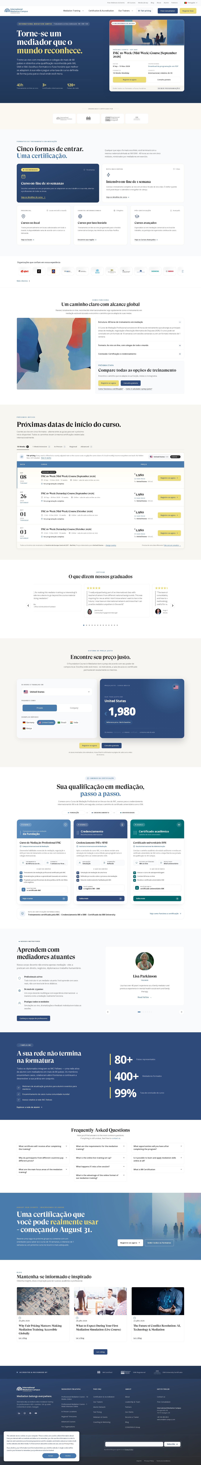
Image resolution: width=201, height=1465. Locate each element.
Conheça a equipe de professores (33, 1018)
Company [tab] (74, 708)
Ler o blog (23, 1338)
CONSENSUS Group (132, 1427)
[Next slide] (172, 605)
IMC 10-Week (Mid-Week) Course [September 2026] (68, 476)
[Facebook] (30, 1413)
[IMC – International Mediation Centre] (64, 118)
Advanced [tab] (86, 446)
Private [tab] (40, 708)
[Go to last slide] (28, 605)
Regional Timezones (69, 1416)
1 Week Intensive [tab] (41, 446)
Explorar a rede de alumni (28, 1107)
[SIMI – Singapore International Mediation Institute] (112, 118)
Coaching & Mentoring (101, 1422)
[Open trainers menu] (132, 11)
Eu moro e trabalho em (32, 685)
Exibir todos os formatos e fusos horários (129, 88)
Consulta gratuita (164, 80)
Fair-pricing (146, 10)
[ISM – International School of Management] (136, 118)
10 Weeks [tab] (22, 446)
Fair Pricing (97, 1412)
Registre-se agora (129, 80)
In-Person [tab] (59, 446)
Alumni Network (99, 1407)
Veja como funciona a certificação (164, 914)
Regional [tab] (73, 446)
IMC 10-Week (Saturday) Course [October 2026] (66, 529)
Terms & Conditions (163, 1461)
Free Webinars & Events (116, 3)
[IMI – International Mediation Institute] (88, 118)
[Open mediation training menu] (83, 11)
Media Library (143, 3)
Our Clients (129, 1412)
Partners (174, 3)
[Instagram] (24, 1413)
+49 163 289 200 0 (163, 1417)
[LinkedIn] (19, 1413)
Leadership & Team (132, 1402)
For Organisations (68, 1427)
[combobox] (58, 692)
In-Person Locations (69, 1411)
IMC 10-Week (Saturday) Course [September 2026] (67, 493)
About (159, 3)
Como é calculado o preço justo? (139, 389)
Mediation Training (71, 10)
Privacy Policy (68, 1444)
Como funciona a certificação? (110, 389)
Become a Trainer (132, 1417)
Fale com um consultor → (172, 545)
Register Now (188, 11)
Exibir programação (169, 88)
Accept (50, 1456)
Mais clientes (22, 281)
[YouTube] (36, 1413)
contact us (116, 1138)
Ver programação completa (52, 484)
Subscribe (171, 1444)
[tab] (83, 625)
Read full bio (145, 997)
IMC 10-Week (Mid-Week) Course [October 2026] (67, 511)
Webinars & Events (100, 1417)
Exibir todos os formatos (159, 1243)
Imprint (139, 1461)
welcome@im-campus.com (166, 1419)
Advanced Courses (68, 1422)
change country (111, 545)
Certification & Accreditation (101, 10)
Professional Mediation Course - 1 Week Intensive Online (74, 1405)
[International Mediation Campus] (16, 11)
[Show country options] (89, 692)
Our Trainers (124, 10)
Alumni (166, 3)
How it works (46, 458)
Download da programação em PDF (163, 66)
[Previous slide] (108, 1012)
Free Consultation (168, 11)
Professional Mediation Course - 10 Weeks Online (74, 1398)
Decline (68, 1456)
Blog (152, 3)
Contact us (161, 1397)
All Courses (131, 3)
